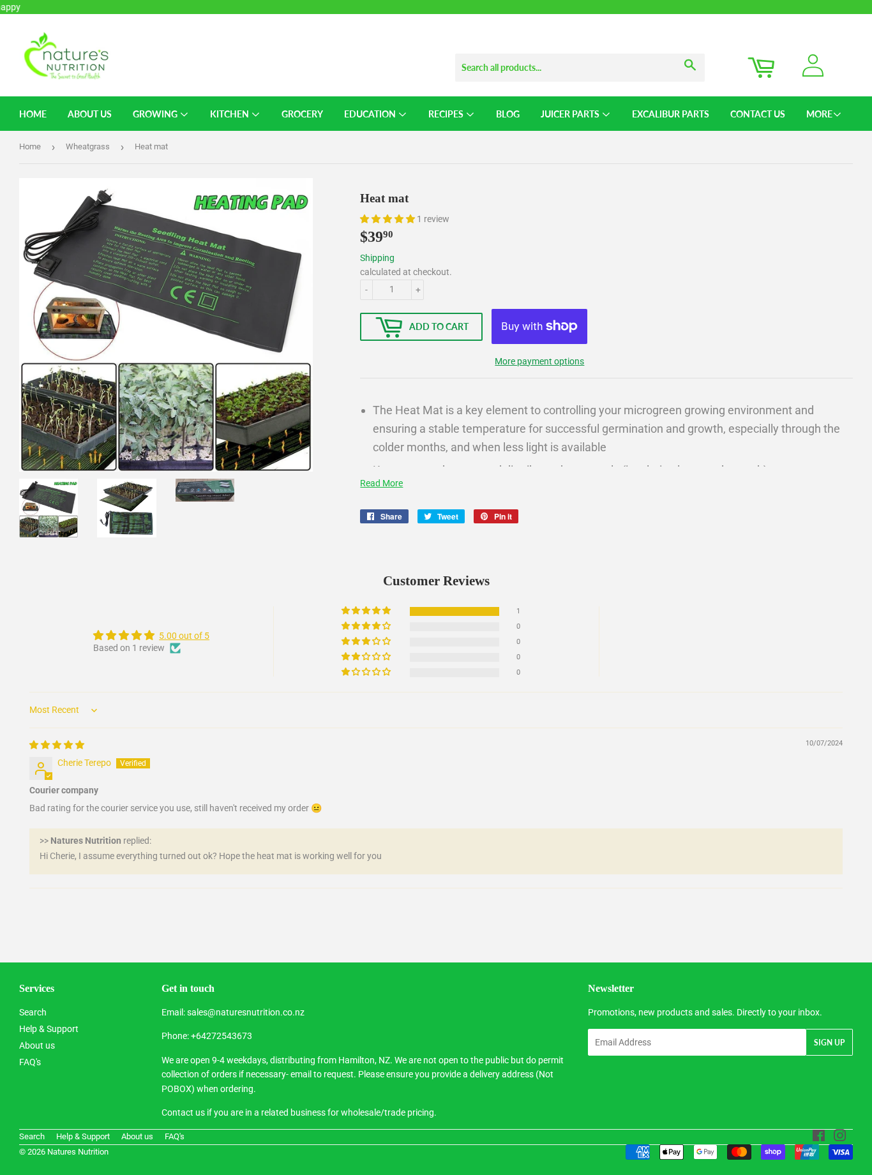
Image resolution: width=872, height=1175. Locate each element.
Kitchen (230, 114)
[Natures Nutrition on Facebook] (818, 1137)
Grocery (302, 114)
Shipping (377, 258)
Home (33, 114)
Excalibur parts (670, 114)
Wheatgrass (88, 146)
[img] (56, 745)
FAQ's (30, 1062)
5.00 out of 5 (184, 636)
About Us (90, 114)
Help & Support (49, 1029)
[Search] (690, 55)
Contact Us (757, 114)
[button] (388, 219)
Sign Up (829, 1042)
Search (33, 1012)
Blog (508, 114)
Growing (156, 114)
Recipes (446, 114)
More (819, 114)
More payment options (539, 361)
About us (37, 1045)
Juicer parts (571, 114)
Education (371, 114)
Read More (381, 483)
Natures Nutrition (78, 1151)
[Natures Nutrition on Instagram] (840, 1137)
